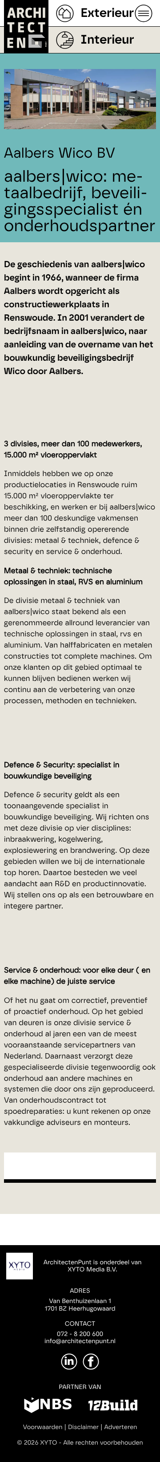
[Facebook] (91, 1361)
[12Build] (112, 1406)
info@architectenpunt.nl (80, 1341)
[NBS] (47, 1406)
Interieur (107, 40)
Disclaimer (83, 1427)
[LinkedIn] (69, 1361)
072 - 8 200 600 (80, 1334)
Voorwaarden (43, 1427)
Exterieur (107, 13)
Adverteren (120, 1427)
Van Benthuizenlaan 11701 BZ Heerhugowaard (79, 1305)
